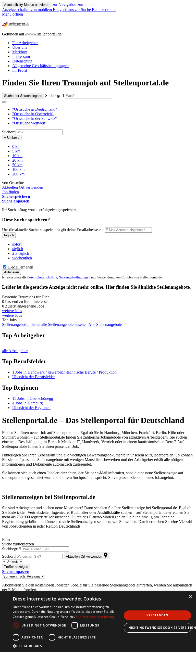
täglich (9, 235)
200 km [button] (18, 174)
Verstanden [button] (157, 615)
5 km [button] (16, 151)
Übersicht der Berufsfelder (33, 377)
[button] (34, 109)
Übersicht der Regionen (31, 407)
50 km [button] (17, 165)
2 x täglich (20, 253)
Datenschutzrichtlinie (42, 277)
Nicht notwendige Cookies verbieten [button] (160, 627)
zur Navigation (64, 4)
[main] (98, 335)
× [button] (190, 596)
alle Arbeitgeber (15, 351)
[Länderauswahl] (4, 102)
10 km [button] (17, 156)
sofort (16, 244)
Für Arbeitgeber (25, 43)
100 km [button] (18, 169)
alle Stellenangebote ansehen (64, 324)
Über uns (19, 47)
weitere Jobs (12, 311)
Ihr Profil (19, 70)
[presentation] (38, 9)
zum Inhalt (85, 4)
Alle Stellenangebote (105, 324)
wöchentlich (22, 258)
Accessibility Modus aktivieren (26, 5)
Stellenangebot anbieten (21, 324)
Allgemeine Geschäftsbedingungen (40, 65)
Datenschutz (22, 61)
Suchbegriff (54, 95)
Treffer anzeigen (16, 567)
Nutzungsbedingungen (74, 277)
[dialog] (98, 621)
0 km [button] (16, 146)
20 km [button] (17, 160)
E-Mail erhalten (20, 267)
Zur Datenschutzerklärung (95, 617)
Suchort (8, 132)
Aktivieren (11, 272)
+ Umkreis (11, 137)
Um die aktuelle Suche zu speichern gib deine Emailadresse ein (53, 229)
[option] (103, 109)
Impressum (21, 56)
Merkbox (19, 52)
